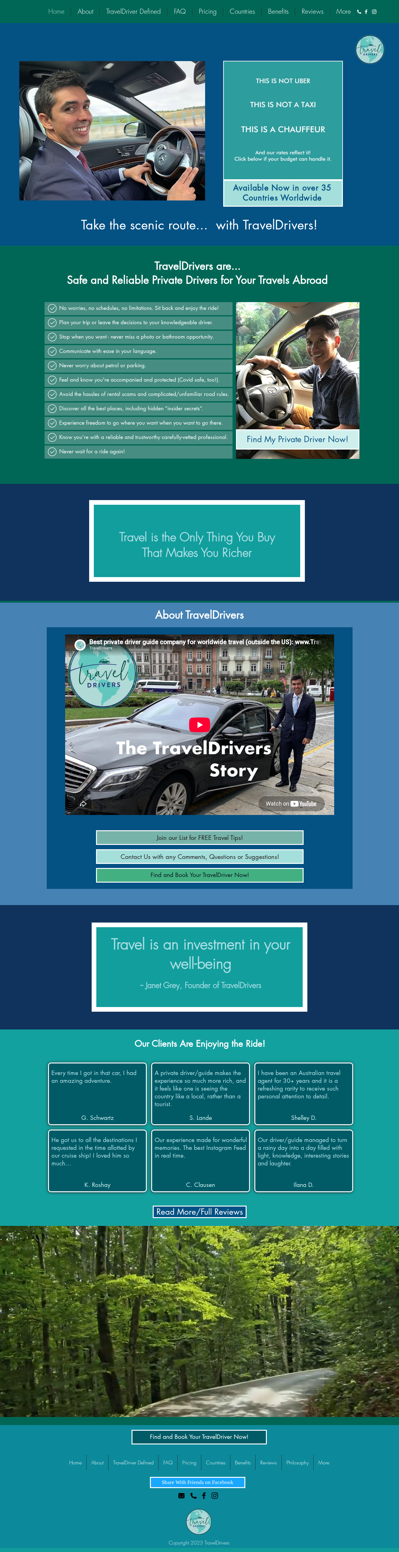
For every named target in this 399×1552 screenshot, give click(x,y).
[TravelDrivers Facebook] (204, 1495)
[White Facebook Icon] (366, 12)
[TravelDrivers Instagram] (214, 1495)
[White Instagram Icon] (374, 12)
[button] (200, 856)
